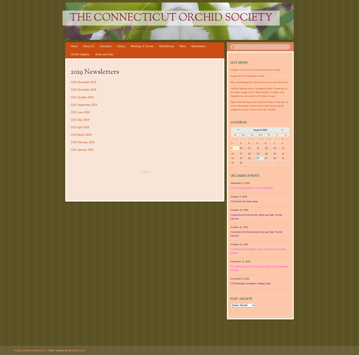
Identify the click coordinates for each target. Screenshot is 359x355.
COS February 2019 (83, 142)
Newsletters (198, 46)
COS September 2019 (84, 104)
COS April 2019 (80, 127)
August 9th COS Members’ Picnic (247, 76)
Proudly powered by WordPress (30, 350)
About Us (88, 46)
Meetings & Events (142, 46)
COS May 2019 (80, 119)
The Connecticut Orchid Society (171, 18)
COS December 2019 (83, 82)
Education (106, 46)
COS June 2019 (80, 112)
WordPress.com (76, 350)
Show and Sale (104, 54)
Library (121, 46)
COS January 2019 (82, 149)
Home (74, 46)
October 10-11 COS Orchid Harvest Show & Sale (255, 70)
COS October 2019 (82, 97)
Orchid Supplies (80, 54)
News (182, 46)
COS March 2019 (81, 134)
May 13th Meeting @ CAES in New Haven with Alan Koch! (260, 82)
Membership (166, 46)
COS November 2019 (83, 89)
